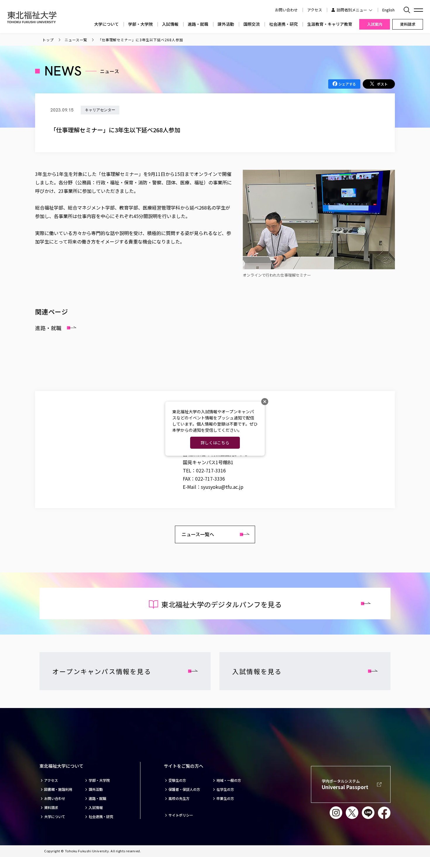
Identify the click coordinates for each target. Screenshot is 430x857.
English (388, 10)
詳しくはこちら (215, 442)
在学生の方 (225, 789)
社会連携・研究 (283, 24)
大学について (106, 24)
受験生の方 (177, 780)
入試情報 (170, 24)
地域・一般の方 (228, 780)
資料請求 (51, 807)
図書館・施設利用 (58, 789)
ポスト (382, 83)
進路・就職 (198, 24)
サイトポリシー (180, 815)
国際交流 (251, 24)
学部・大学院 (140, 24)
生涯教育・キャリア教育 (329, 24)
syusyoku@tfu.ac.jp (222, 486)
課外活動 (226, 24)
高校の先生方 (179, 798)
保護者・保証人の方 (184, 789)
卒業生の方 (225, 798)
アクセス (314, 10)
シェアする (347, 83)
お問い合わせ (54, 798)
